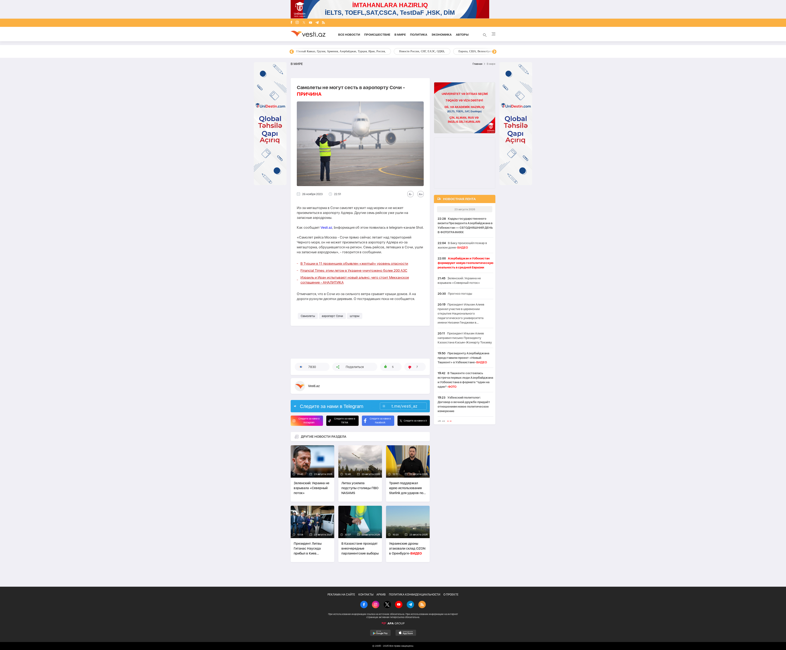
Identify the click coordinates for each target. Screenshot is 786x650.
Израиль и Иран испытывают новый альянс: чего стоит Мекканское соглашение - (354, 279)
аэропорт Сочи (332, 316)
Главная (477, 63)
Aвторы (462, 34)
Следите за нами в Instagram (309, 420)
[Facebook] (291, 23)
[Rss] (323, 23)
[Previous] (291, 51)
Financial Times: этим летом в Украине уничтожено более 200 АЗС (353, 270)
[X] (387, 605)
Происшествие (377, 34)
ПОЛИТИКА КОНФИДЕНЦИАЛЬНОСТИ (414, 594)
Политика (418, 34)
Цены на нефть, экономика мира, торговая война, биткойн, (332, 51)
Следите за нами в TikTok (344, 420)
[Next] (494, 51)
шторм (354, 316)
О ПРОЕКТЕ (450, 594)
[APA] (393, 623)
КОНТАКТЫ (365, 594)
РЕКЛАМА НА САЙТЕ (341, 594)
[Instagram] (297, 23)
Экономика (441, 34)
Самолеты (308, 316)
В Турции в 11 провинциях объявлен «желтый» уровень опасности (354, 263)
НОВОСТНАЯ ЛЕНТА (459, 199)
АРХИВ (381, 594)
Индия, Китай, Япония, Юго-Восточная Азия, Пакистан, (418, 51)
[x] (304, 23)
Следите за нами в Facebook (380, 420)
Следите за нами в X (415, 420)
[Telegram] (317, 23)
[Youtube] (310, 23)
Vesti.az (326, 227)
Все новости (349, 34)
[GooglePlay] (380, 633)
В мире (400, 34)
